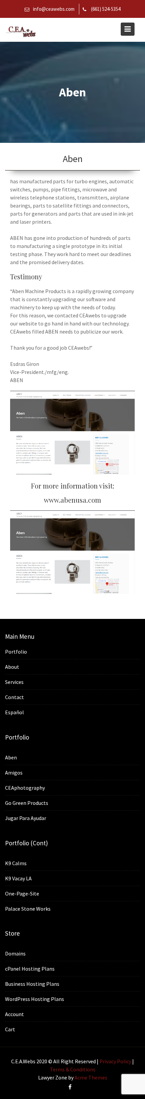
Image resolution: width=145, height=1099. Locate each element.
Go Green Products (26, 802)
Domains (15, 953)
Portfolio (16, 651)
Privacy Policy (115, 1061)
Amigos (14, 772)
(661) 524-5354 (105, 9)
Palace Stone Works (28, 908)
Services (14, 682)
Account (14, 1014)
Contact (14, 697)
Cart (10, 1029)
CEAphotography (25, 787)
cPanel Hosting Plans (30, 968)
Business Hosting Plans (32, 983)
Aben (11, 757)
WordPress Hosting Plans (34, 999)
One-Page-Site (22, 893)
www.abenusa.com (72, 499)
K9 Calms (16, 862)
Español (14, 712)
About (12, 666)
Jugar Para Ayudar (25, 818)
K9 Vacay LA (18, 878)
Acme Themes (91, 1077)
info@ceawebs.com (54, 9)
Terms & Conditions (72, 1069)
